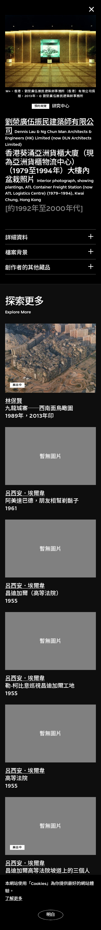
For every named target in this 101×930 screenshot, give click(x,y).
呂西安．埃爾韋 (25, 493)
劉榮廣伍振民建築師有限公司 (49, 126)
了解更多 (13, 898)
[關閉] (91, 9)
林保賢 (13, 401)
